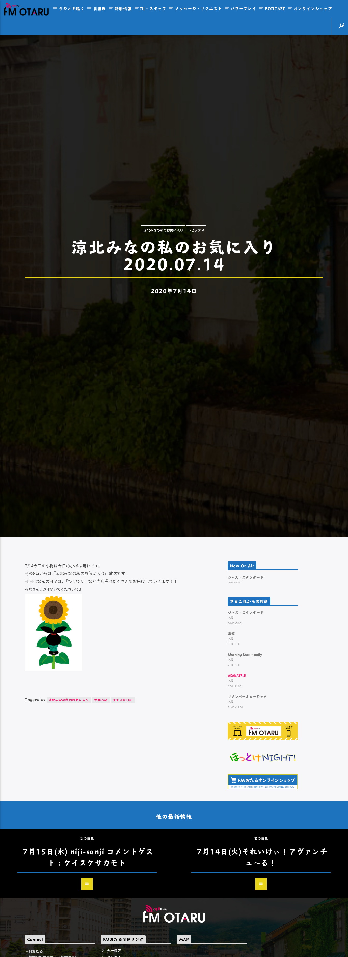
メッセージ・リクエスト (198, 8)
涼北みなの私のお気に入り (163, 252)
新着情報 (123, 8)
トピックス (196, 252)
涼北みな (101, 748)
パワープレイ (243, 8)
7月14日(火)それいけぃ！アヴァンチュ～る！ (262, 905)
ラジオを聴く (72, 8)
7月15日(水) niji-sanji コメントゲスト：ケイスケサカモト (88, 905)
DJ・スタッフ (153, 8)
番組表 (99, 8)
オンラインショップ (313, 8)
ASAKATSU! (237, 723)
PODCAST (275, 8)
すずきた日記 (123, 748)
